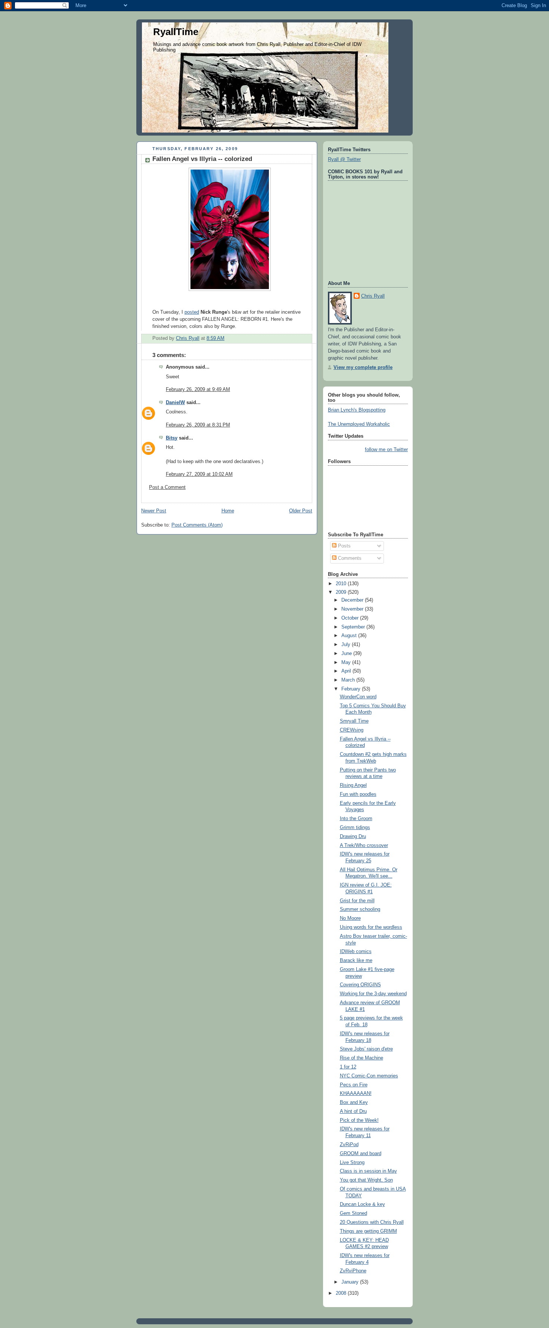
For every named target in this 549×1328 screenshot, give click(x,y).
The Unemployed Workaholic (359, 424)
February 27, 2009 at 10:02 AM (199, 474)
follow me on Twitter (386, 449)
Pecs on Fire (353, 1084)
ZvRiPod (349, 1144)
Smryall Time (354, 721)
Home (227, 510)
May (346, 662)
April (347, 671)
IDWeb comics (356, 951)
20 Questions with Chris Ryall (372, 1222)
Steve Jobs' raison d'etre (366, 1049)
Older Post (300, 510)
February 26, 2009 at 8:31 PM (198, 425)
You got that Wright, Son (366, 1180)
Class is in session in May (368, 1171)
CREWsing (351, 730)
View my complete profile (363, 367)
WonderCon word (358, 696)
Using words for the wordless (371, 927)
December (353, 600)
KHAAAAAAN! (356, 1093)
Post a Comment (167, 487)
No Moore (350, 918)
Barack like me (356, 960)
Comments (349, 558)
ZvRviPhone (353, 1270)
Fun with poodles (358, 794)
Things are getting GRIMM (368, 1231)
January (350, 1282)
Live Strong (352, 1162)
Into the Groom (356, 818)
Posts (343, 546)
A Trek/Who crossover (364, 845)
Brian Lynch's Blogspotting (356, 410)
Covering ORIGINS (360, 984)
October (350, 618)
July (346, 644)
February (351, 689)
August (349, 635)
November (353, 609)
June (347, 653)
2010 (342, 583)
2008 (342, 1293)
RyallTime (175, 31)
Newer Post (153, 510)
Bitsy (171, 438)
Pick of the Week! (359, 1120)
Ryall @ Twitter (344, 159)
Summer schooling (360, 909)
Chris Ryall (373, 296)
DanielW (175, 402)
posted (191, 312)
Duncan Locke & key (362, 1204)
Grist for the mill (357, 900)
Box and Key (354, 1102)
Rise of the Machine (361, 1058)
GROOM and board (360, 1153)
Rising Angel (353, 785)
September (353, 627)
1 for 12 (348, 1067)
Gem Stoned (353, 1213)
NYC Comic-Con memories (369, 1076)
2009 (342, 592)
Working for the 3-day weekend (373, 993)
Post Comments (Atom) (197, 525)
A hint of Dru (353, 1111)
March (348, 680)
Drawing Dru (353, 836)
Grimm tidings (355, 827)
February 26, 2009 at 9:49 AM (198, 389)
